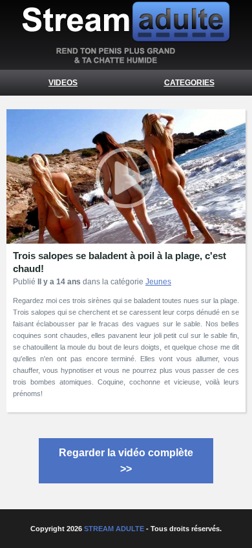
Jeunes (158, 281)
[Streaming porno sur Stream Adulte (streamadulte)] (126, 60)
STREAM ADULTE (114, 528)
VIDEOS (63, 82)
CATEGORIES (189, 82)
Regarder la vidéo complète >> (126, 460)
